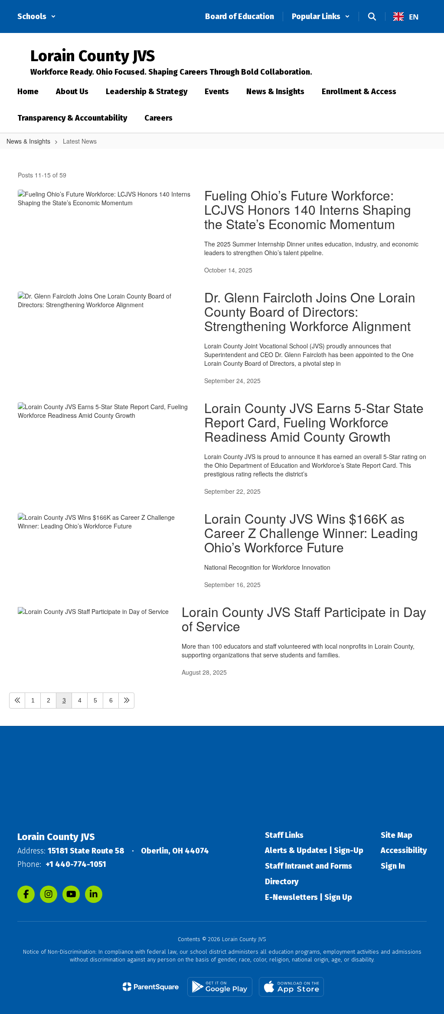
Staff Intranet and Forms (308, 866)
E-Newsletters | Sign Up (308, 897)
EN (414, 17)
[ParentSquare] (151, 986)
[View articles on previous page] (17, 700)
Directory (281, 881)
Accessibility (404, 850)
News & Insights (28, 141)
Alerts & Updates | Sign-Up (314, 850)
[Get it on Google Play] (219, 987)
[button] (36, 16)
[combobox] (406, 16)
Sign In (393, 866)
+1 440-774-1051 (76, 864)
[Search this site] (372, 16)
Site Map (396, 835)
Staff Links (284, 835)
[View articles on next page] (126, 700)
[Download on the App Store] (291, 987)
